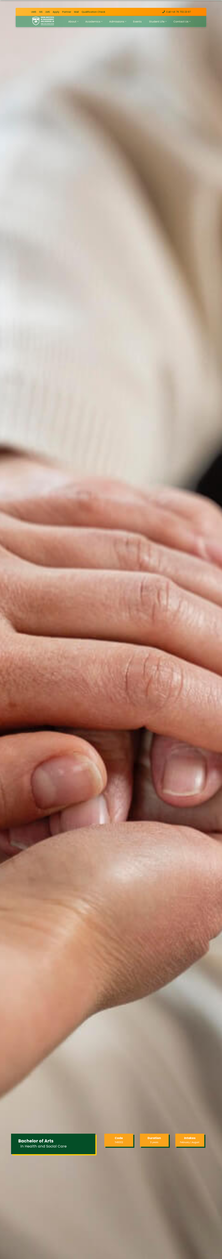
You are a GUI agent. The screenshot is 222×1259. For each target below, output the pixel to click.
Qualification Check (93, 12)
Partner (66, 12)
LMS (48, 12)
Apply (56, 12)
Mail (76, 12)
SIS (41, 12)
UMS (33, 12)
